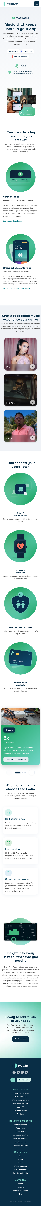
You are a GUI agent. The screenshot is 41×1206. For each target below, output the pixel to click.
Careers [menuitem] (21, 1187)
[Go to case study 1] (17, 772)
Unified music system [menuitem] (20, 1093)
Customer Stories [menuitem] (20, 1111)
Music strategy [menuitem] (20, 1097)
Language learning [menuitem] (20, 1135)
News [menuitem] (20, 1159)
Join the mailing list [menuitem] (20, 1173)
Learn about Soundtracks (12, 221)
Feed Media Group (24, 1202)
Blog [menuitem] (20, 1156)
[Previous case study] (9, 772)
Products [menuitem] (20, 1114)
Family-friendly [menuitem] (20, 1125)
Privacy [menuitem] (21, 1194)
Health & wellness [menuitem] (21, 1145)
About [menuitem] (20, 1184)
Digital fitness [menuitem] (20, 1142)
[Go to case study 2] (22, 772)
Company (20, 1179)
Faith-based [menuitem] (20, 1128)
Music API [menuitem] (20, 1107)
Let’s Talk (23, 1080)
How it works (20, 1089)
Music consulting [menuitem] (20, 1170)
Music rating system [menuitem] (20, 1100)
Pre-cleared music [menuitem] (20, 1104)
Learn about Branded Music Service (16, 288)
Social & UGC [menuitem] (20, 1131)
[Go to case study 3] (25, 772)
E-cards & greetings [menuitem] (20, 1138)
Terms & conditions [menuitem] (20, 1191)
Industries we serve (20, 1120)
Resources (20, 1152)
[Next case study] (32, 772)
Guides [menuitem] (20, 1163)
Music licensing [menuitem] (20, 1166)
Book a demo (20, 1039)
